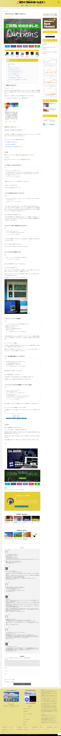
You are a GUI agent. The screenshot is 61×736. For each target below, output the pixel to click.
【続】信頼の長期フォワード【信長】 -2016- (52, 727)
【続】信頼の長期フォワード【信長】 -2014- (22, 727)
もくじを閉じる (14, 60)
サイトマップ (39, 729)
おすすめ (17, 489)
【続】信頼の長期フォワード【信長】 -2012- (7, 727)
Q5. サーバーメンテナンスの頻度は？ (13, 75)
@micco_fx (7, 390)
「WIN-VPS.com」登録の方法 (35, 522)
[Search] (56, 15)
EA (5, 489)
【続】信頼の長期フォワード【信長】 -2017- (7, 729)
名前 (6, 667)
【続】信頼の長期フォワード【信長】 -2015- (37, 727)
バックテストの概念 (25, 719)
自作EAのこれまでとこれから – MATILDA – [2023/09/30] (27, 539)
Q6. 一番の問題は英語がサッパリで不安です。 (15, 77)
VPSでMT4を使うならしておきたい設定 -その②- (53, 109)
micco (10, 505)
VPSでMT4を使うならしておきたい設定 (9, 522)
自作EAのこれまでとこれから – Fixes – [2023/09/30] (18, 538)
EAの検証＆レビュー (25, 708)
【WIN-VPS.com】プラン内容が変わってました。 (17, 522)
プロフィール (38, 5)
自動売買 (22, 489)
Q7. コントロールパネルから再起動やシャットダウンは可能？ (17, 79)
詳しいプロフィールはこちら (22, 506)
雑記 (23, 724)
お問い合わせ (33, 729)
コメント (6, 659)
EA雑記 (27, 5)
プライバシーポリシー (47, 729)
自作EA (22, 5)
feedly (23, 478)
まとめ (9, 81)
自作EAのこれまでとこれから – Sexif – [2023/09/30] (9, 538)
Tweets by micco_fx (50, 34)
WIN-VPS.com (31, 134)
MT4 (30, 5)
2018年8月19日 (17, 176)
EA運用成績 (24, 711)
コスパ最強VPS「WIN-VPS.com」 (26, 522)
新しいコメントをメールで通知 (9, 679)
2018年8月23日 (23, 331)
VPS (34, 5)
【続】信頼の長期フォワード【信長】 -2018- (22, 729)
